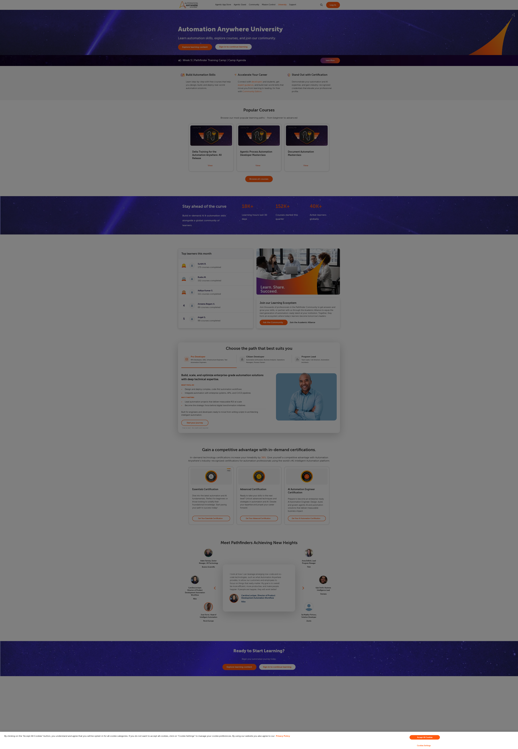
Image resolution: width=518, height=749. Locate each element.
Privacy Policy (283, 736)
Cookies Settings (424, 746)
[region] (259, 740)
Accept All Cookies (424, 737)
